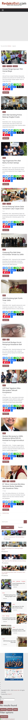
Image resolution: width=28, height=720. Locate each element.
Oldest (15, 709)
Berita (4, 66)
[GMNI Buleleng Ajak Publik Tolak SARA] (22, 642)
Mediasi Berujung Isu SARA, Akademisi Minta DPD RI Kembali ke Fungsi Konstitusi (13, 438)
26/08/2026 (5, 551)
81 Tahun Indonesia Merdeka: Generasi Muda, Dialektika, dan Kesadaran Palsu (13, 486)
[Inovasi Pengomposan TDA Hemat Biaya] (6, 584)
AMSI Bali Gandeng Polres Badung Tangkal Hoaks (12, 116)
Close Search (4, 716)
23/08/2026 (5, 575)
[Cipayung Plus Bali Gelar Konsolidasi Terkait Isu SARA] (6, 630)
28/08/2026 (7, 539)
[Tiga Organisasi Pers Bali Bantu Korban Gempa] (6, 607)
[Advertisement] (14, 26)
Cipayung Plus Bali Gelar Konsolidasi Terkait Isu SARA (13, 253)
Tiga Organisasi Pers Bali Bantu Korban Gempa (11, 161)
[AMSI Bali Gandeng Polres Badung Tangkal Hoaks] (22, 596)
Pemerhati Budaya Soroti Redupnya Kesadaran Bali (12, 343)
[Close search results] (1, 702)
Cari (25, 521)
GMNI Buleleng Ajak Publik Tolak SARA (12, 299)
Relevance (3, 709)
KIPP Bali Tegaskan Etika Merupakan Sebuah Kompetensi (11, 390)
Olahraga (8, 203)
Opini (8, 339)
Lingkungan (9, 66)
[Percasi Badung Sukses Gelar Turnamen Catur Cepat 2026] (22, 619)
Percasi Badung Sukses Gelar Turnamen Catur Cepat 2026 (13, 207)
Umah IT (9, 694)
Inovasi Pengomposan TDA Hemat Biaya (12, 70)
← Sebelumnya (5, 513)
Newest (10, 709)
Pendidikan (15, 66)
